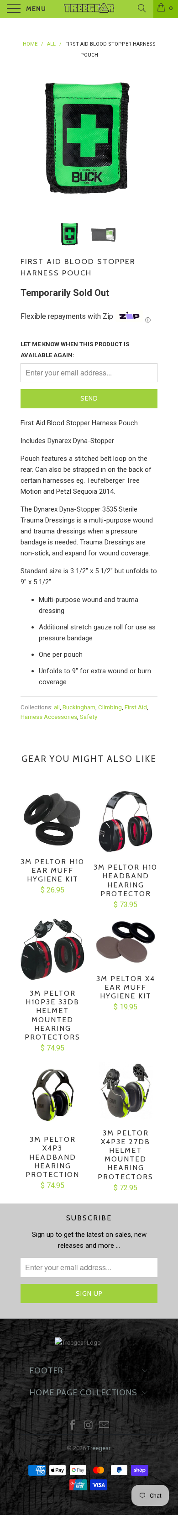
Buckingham (79, 707)
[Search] (141, 8)
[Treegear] (89, 9)
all (57, 707)
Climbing (110, 707)
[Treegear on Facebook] (72, 1425)
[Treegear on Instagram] (88, 1425)
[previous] (29, 138)
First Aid (136, 707)
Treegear (98, 1448)
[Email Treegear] (104, 1425)
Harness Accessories (49, 716)
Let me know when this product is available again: (75, 350)
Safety (88, 716)
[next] (149, 138)
